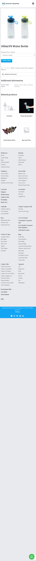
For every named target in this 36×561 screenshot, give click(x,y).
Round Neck (21, 273)
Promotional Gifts (6, 289)
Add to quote (7, 60)
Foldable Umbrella (5, 209)
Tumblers (3, 164)
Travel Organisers (5, 285)
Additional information (10, 74)
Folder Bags (21, 241)
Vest (19, 280)
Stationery (4, 171)
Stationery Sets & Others (7, 183)
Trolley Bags (21, 260)
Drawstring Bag (22, 239)
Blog (2, 299)
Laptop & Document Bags (24, 246)
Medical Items (5, 194)
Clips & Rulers (4, 173)
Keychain (20, 194)
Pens (2, 218)
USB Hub (3, 250)
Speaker (3, 246)
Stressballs (4, 292)
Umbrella (3, 206)
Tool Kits (20, 209)
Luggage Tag (21, 196)
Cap (19, 266)
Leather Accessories (6, 266)
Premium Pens (4, 222)
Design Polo (21, 269)
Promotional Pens (5, 225)
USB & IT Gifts (5, 234)
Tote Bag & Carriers (23, 255)
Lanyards (4, 189)
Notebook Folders (5, 278)
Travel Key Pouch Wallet (7, 282)
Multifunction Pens (5, 220)
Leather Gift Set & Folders (7, 273)
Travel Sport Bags (22, 257)
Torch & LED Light (23, 211)
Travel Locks (21, 183)
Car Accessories (23, 218)
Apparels (21, 264)
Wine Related (5, 294)
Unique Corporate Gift (25, 206)
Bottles (12, 68)
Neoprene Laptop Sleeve (24, 248)
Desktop (20, 153)
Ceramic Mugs (4, 157)
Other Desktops (22, 160)
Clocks (20, 157)
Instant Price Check (8, 52)
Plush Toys (4, 202)
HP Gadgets (4, 239)
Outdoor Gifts (5, 197)
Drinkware (4, 153)
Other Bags (21, 250)
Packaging (4, 199)
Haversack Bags (22, 243)
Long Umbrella (4, 213)
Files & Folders (5, 176)
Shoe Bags (21, 253)
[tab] (18, 74)
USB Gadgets (4, 248)
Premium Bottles (5, 162)
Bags (19, 234)
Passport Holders (5, 280)
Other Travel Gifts (23, 176)
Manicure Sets (21, 173)
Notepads (3, 180)
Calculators (21, 155)
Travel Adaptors (22, 180)
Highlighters (4, 178)
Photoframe (21, 162)
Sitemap (17, 311)
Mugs (2, 160)
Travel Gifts (21, 171)
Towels (20, 276)
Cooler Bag (21, 237)
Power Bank (4, 241)
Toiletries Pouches (22, 178)
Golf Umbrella (4, 211)
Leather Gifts (5, 264)
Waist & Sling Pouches (24, 185)
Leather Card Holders (6, 269)
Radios (20, 164)
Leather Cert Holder (6, 271)
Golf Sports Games (23, 230)
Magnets (3, 192)
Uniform (20, 278)
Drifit (19, 271)
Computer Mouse (5, 237)
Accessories (21, 189)
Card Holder (21, 191)
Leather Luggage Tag (6, 276)
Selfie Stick (4, 243)
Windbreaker (21, 282)
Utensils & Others (5, 167)
